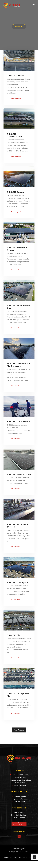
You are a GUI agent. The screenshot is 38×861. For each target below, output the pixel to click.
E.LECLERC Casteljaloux (18, 582)
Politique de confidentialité (19, 851)
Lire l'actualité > (16, 270)
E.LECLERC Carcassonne (18, 421)
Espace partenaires (20, 799)
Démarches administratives (20, 780)
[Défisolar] (12, 5)
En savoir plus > (16, 98)
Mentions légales (19, 849)
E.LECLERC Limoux (15, 75)
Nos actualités (20, 802)
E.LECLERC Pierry (15, 635)
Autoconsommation (20, 774)
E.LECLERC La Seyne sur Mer (18, 694)
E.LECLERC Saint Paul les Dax (18, 306)
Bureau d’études (20, 777)
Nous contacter (20, 824)
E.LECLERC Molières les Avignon (18, 248)
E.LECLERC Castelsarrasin (14, 135)
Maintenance (20, 783)
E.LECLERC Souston (16, 192)
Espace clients (20, 796)
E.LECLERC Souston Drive (19, 474)
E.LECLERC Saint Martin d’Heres (18, 525)
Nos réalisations (20, 785)
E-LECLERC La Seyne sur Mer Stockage (18, 364)
